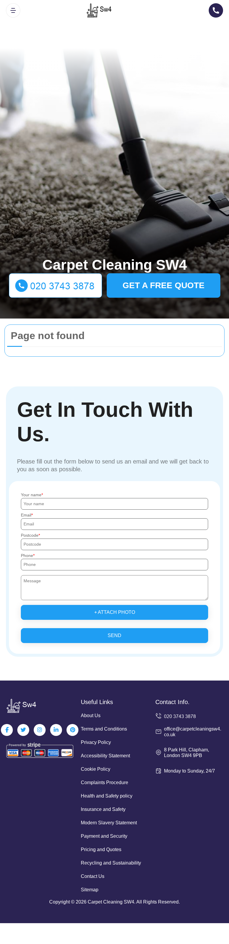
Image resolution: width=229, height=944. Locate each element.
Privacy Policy (96, 742)
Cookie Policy (95, 769)
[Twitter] (23, 730)
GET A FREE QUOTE (164, 285)
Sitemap (89, 889)
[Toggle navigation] (13, 10)
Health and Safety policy (106, 795)
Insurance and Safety (103, 809)
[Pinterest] (72, 730)
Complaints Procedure (104, 782)
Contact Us (92, 876)
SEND (114, 635)
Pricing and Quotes (101, 849)
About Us (90, 715)
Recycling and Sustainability (111, 862)
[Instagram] (40, 730)
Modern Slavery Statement (109, 822)
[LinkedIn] (56, 730)
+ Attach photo (114, 612)
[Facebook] (7, 730)
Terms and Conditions (104, 728)
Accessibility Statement (105, 755)
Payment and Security (104, 836)
